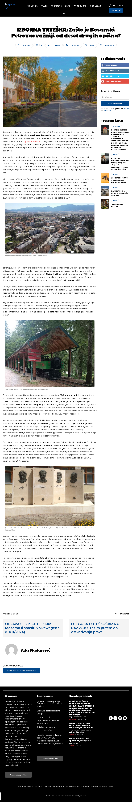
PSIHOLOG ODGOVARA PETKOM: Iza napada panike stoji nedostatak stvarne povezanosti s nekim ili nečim (120, 163)
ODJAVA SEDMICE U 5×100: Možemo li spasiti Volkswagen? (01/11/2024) (32, 628)
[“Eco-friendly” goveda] (105, 204)
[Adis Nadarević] (11, 650)
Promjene (116, 126)
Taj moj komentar (32, 141)
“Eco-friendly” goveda (117, 205)
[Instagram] (115, 718)
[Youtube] (125, 718)
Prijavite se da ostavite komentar (21, 670)
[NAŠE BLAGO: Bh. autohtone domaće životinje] (105, 191)
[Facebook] (111, 718)
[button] (64, 14)
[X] (120, 718)
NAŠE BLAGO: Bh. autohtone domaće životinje (119, 193)
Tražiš (115, 155)
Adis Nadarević (35, 650)
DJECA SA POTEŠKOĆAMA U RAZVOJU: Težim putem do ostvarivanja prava (95, 628)
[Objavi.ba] (11, 8)
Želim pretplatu (115, 103)
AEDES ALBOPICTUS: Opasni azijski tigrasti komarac (119, 180)
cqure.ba (83, 796)
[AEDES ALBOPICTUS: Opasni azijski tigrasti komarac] (105, 178)
